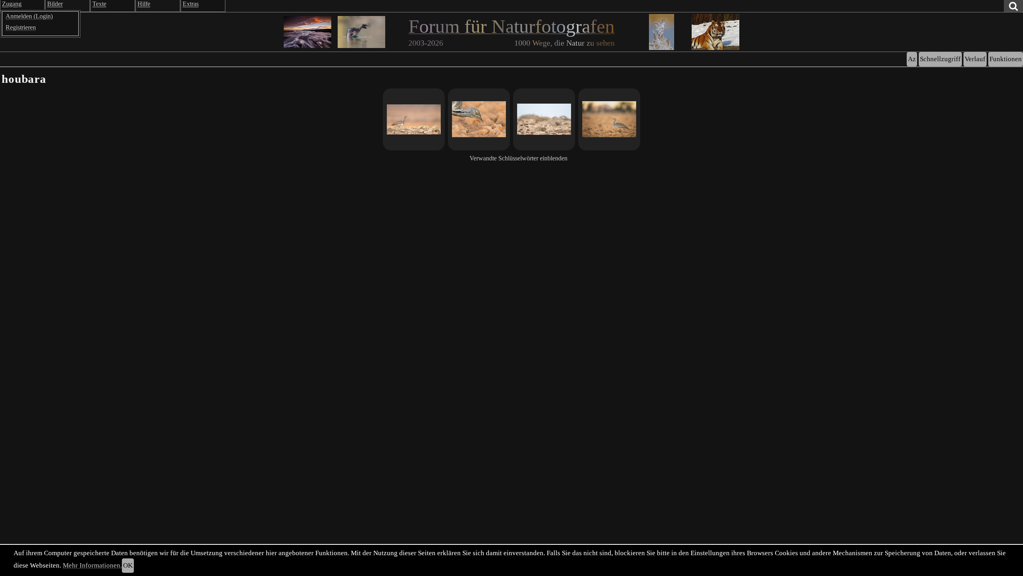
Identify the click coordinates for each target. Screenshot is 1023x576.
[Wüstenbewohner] (479, 119)
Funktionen (1005, 59)
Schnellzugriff (940, 59)
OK (128, 565)
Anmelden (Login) (29, 16)
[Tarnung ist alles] (544, 119)
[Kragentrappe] (414, 119)
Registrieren (21, 27)
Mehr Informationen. (92, 565)
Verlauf (975, 59)
